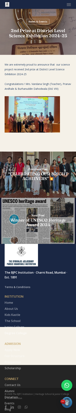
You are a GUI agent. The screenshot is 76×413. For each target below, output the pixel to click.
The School (12, 321)
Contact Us (12, 385)
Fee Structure (15, 356)
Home (9, 303)
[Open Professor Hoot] (66, 403)
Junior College (14, 327)
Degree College (16, 333)
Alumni (9, 391)
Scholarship (13, 368)
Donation (11, 397)
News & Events (38, 21)
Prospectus (13, 362)
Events (9, 403)
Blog (8, 409)
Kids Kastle (12, 315)
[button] (69, 4)
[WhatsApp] (66, 385)
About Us (11, 309)
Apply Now (12, 350)
